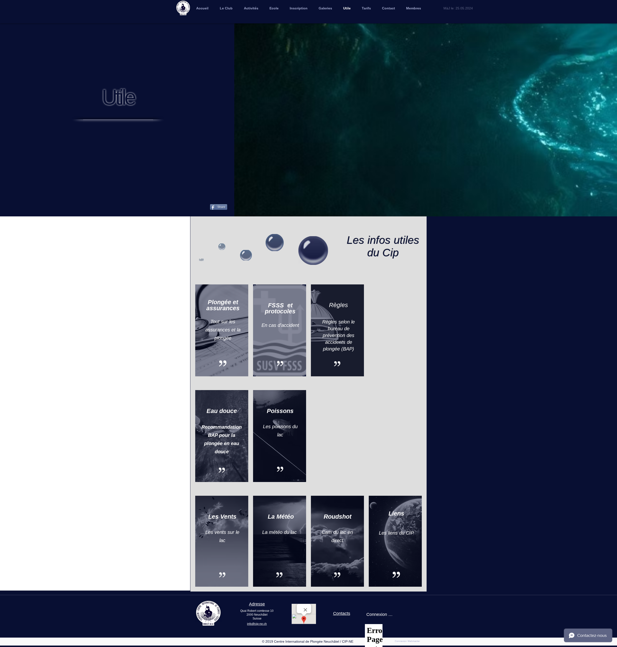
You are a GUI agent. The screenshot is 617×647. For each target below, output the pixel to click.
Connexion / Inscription (379, 614)
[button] (325, 8)
